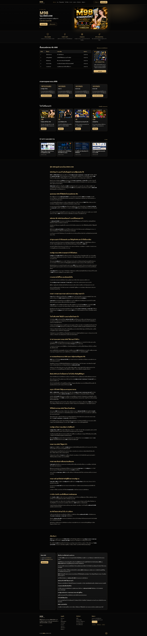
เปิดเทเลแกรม (44, 562)
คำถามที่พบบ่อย (79, 624)
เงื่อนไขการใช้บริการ (80, 621)
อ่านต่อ (106, 139)
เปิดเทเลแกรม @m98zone (102, 48)
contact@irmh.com (48, 559)
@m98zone (48, 557)
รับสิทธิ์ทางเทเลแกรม (103, 106)
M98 (41, 616)
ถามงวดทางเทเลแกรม (46, 95)
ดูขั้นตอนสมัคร (53, 24)
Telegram (41, 625)
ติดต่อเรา (83, 2)
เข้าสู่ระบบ (97, 2)
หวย (57, 2)
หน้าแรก (54, 2)
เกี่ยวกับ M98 (78, 619)
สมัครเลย (100, 71)
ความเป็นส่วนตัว (79, 623)
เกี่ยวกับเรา (79, 2)
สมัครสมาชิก (103, 2)
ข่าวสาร (70, 2)
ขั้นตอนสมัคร (61, 2)
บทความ (74, 2)
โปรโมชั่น (67, 2)
